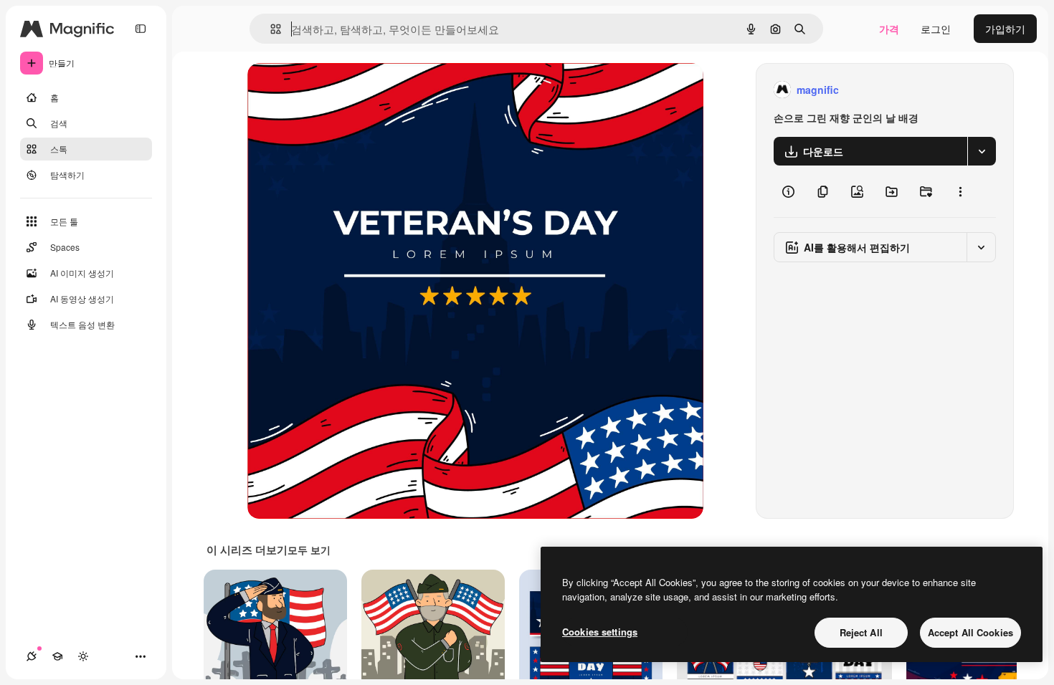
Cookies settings (599, 631)
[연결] (31, 656)
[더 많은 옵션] (960, 191)
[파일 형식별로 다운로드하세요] (981, 151)
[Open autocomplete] (270, 29)
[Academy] (57, 656)
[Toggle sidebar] (140, 28)
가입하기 (1005, 28)
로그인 (936, 28)
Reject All (861, 632)
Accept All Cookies (970, 632)
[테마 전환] (83, 656)
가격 (889, 28)
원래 (330, 89)
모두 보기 (309, 549)
